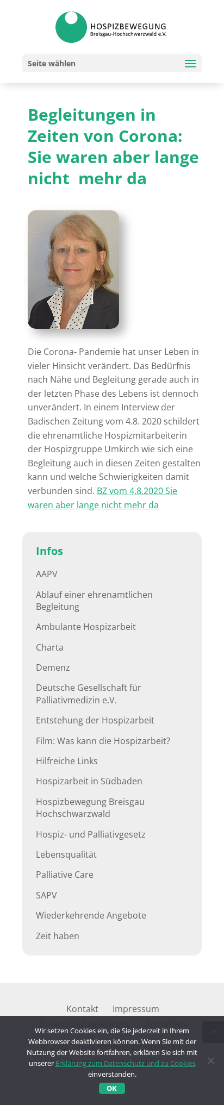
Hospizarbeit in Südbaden (89, 781)
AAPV (47, 574)
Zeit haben (57, 936)
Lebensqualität (66, 854)
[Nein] (210, 1060)
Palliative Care (65, 875)
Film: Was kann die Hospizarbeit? (103, 741)
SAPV (46, 895)
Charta (50, 647)
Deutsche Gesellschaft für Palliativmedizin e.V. (88, 694)
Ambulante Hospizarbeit (86, 627)
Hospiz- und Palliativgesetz (91, 834)
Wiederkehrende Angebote (91, 915)
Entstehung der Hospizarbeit (95, 720)
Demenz (53, 667)
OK (112, 1088)
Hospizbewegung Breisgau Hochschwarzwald (90, 808)
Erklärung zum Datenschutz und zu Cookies (125, 1063)
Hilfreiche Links (67, 761)
